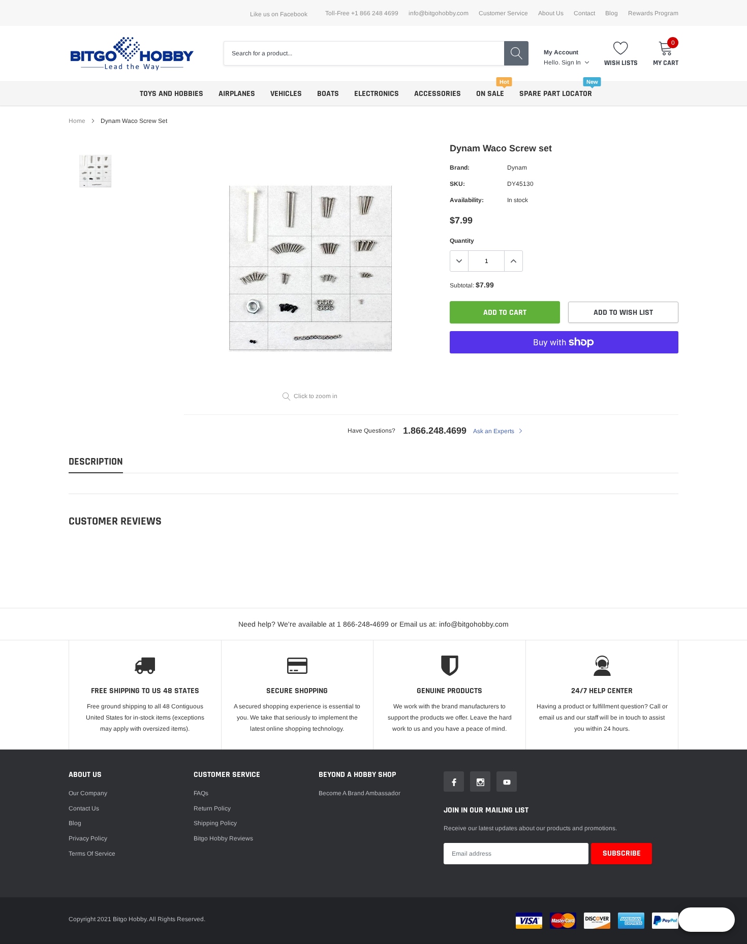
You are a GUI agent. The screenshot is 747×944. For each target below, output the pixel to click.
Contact (584, 13)
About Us (551, 13)
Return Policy (212, 808)
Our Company (88, 793)
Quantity (462, 240)
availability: (467, 200)
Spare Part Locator (555, 93)
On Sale (490, 93)
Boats (328, 93)
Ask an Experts (494, 431)
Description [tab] (96, 461)
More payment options (564, 367)
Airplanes (237, 93)
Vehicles (286, 93)
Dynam (517, 167)
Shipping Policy (215, 823)
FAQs (201, 793)
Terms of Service (92, 853)
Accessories (437, 93)
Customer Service (503, 13)
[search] (516, 53)
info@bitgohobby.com (439, 13)
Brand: (460, 167)
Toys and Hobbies (171, 93)
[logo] (132, 54)
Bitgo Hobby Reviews (223, 838)
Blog (611, 13)
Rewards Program (653, 13)
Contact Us (84, 808)
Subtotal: (462, 285)
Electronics (376, 93)
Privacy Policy (88, 838)
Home (77, 120)
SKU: (457, 183)
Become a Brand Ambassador (359, 793)
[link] (95, 171)
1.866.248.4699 (434, 431)
